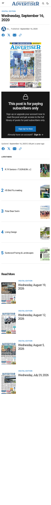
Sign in (37, 134)
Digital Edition (9, 11)
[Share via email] (14, 35)
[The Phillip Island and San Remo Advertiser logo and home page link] (25, 3)
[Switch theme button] (47, 3)
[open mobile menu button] (3, 3)
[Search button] (43, 3)
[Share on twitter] (9, 35)
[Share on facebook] (3, 35)
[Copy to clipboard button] (19, 35)
